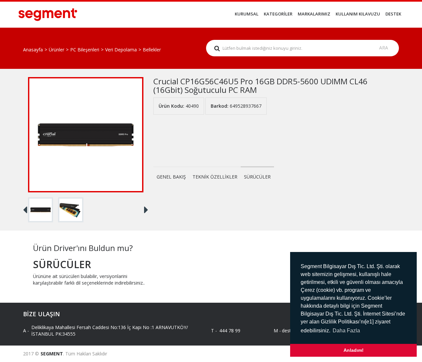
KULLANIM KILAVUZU (358, 14)
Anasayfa (33, 49)
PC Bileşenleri (84, 49)
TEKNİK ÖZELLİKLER (215, 177)
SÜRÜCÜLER (257, 177)
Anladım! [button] (354, 350)
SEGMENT (52, 353)
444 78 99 (229, 330)
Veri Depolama (121, 49)
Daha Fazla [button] (346, 330)
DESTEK (393, 14)
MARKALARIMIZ (314, 14)
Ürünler (56, 49)
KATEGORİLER (278, 14)
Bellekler (152, 49)
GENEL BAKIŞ (171, 177)
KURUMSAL (246, 14)
